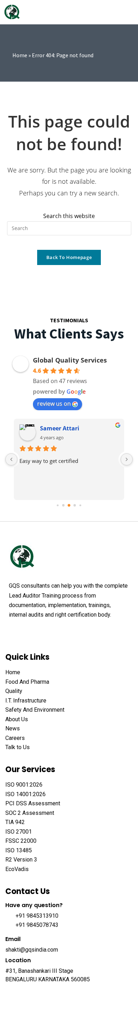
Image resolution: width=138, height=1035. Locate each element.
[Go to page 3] (75, 505)
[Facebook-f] (12, 632)
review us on (54, 403)
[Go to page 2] (69, 505)
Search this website (69, 216)
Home (19, 55)
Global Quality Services (70, 360)
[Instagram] (66, 632)
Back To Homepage (69, 257)
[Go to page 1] (63, 505)
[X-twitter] (25, 632)
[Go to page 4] (80, 505)
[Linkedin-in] (52, 632)
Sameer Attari (59, 428)
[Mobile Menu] (131, 12)
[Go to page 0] (57, 505)
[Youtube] (39, 632)
